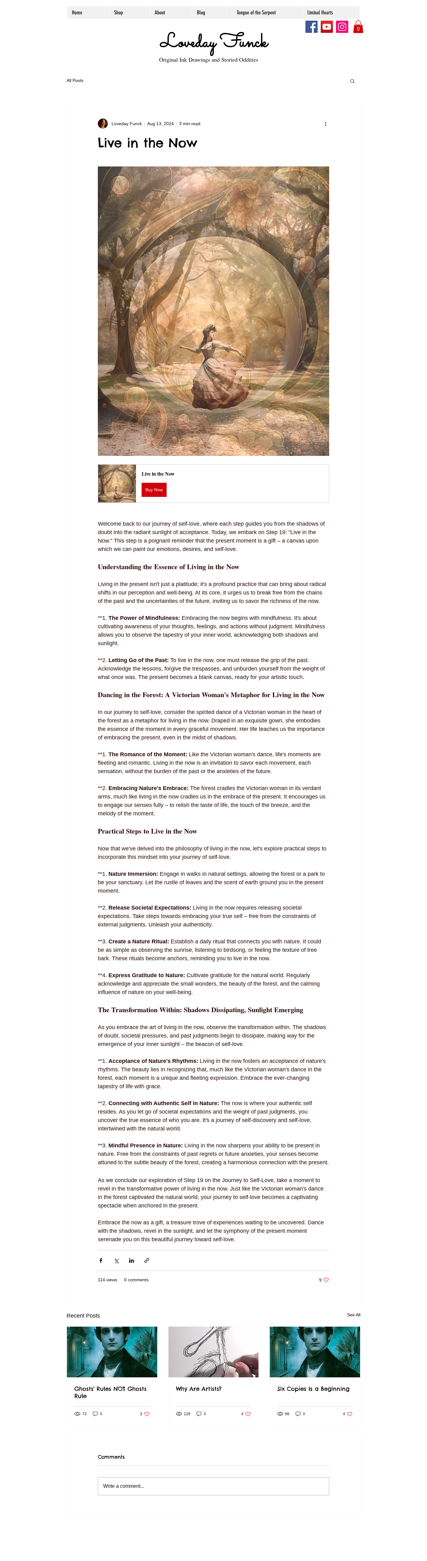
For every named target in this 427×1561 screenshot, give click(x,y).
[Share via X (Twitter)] (116, 1260)
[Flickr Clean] (350, 1527)
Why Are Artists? (199, 1388)
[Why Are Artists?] (213, 1352)
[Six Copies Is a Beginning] (315, 1352)
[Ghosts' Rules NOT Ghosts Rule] (112, 1352)
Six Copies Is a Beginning (313, 1388)
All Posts (75, 80)
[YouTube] (327, 27)
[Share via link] (147, 1260)
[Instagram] (342, 27)
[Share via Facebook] (101, 1260)
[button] (358, 26)
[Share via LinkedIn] (131, 1260)
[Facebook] (311, 27)
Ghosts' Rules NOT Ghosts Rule (110, 1392)
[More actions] (325, 123)
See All (353, 1314)
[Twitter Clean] (337, 1527)
